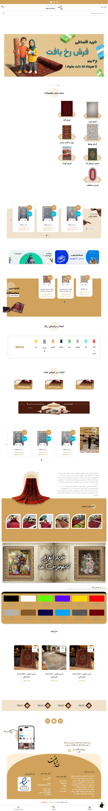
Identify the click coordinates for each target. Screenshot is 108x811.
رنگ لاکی (97, 618)
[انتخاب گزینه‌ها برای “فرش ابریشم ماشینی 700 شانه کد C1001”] (67, 284)
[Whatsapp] (47, 721)
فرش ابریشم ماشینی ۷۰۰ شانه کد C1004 (46, 290)
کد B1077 (84, 289)
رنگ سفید (28, 604)
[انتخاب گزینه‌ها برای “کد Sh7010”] (25, 220)
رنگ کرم (11, 618)
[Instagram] (60, 721)
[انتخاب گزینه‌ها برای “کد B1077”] (86, 284)
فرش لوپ (92, 121)
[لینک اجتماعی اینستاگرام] (57, 2)
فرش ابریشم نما (92, 163)
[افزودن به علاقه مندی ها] (70, 220)
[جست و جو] (4, 13)
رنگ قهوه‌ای (28, 618)
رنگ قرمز (97, 604)
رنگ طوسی (79, 618)
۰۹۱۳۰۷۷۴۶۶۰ (47, 779)
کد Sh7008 (47, 225)
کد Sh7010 (23, 225)
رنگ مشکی (11, 604)
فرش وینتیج (92, 144)
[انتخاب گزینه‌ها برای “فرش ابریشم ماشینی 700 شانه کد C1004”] (49, 284)
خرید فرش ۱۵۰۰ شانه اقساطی (81, 675)
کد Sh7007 (72, 225)
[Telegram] (54, 721)
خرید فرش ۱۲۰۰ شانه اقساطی (54, 675)
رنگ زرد (79, 604)
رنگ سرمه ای (45, 618)
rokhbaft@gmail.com (44, 785)
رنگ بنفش (62, 604)
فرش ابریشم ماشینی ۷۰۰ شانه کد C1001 (65, 290)
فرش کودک (67, 163)
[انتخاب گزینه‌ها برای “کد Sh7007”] (74, 220)
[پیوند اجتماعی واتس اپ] (54, 2)
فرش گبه (67, 120)
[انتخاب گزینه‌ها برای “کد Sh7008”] (49, 220)
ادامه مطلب (81, 680)
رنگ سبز (45, 604)
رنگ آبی (62, 618)
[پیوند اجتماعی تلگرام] (51, 2)
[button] (101, 55)
